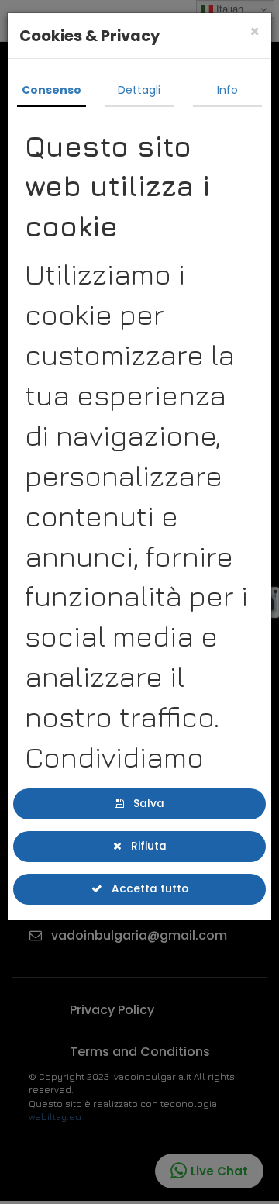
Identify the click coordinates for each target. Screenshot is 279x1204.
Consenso (51, 90)
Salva (143, 802)
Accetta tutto (144, 885)
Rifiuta (143, 843)
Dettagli (139, 90)
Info (227, 90)
